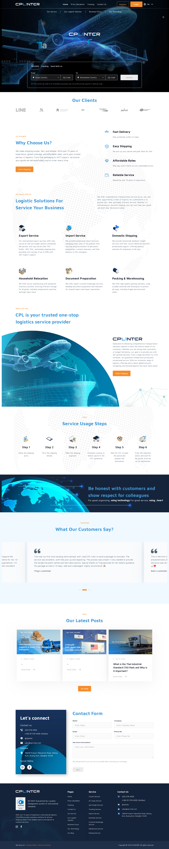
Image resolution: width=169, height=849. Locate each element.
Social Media (26, 761)
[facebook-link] (21, 827)
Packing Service (94, 833)
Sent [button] (78, 770)
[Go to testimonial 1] (80, 589)
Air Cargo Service (95, 801)
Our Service (52, 12)
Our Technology (115, 12)
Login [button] (136, 4)
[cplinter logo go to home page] (28, 4)
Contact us (26, 725)
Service (92, 792)
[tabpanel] (84, 78)
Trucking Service (95, 809)
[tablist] (84, 67)
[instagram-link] (22, 767)
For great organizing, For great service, (125, 500)
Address (24, 748)
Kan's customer (159, 571)
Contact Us (101, 4)
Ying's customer (42, 571)
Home (65, 4)
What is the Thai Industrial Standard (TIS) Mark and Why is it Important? (130, 667)
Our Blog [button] (84, 689)
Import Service (94, 813)
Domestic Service (95, 818)
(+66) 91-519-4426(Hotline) (36, 734)
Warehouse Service (96, 829)
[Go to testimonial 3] (89, 589)
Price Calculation (77, 4)
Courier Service (94, 796)
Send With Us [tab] (56, 66)
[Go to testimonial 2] (84, 589)
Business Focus (95, 12)
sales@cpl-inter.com (33, 743)
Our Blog (71, 833)
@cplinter (29, 738)
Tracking (90, 4)
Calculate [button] (129, 78)
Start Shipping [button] (24, 169)
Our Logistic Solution (73, 12)
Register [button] (122, 4)
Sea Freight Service (96, 805)
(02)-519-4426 (31, 730)
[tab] (35, 67)
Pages (71, 792)
